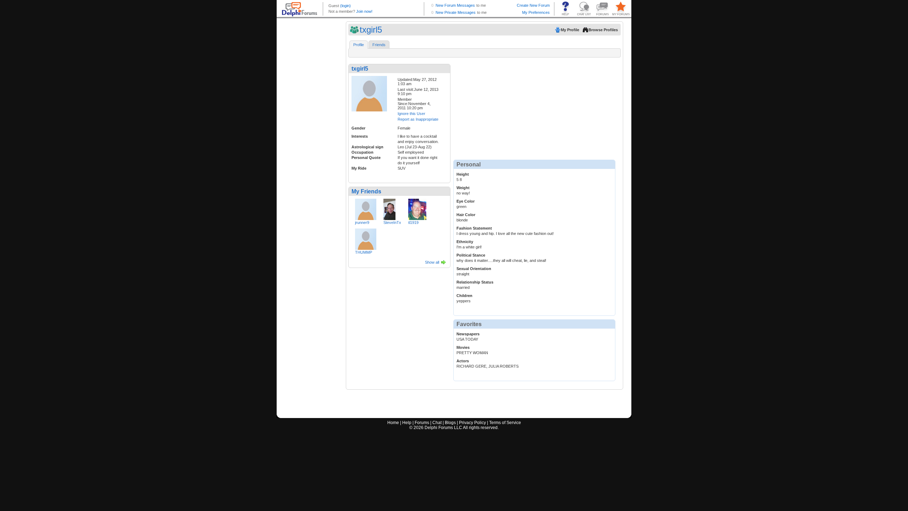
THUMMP (363, 252)
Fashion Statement (474, 228)
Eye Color (465, 201)
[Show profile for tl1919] (417, 207)
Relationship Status (474, 282)
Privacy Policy (472, 422)
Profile (358, 45)
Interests (359, 136)
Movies (463, 347)
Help (406, 422)
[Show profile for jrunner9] (365, 207)
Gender (358, 128)
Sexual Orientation (473, 269)
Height (462, 174)
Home (393, 422)
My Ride (358, 168)
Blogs (450, 422)
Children (464, 295)
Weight (463, 188)
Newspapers (468, 334)
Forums (422, 422)
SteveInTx (392, 222)
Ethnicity (464, 242)
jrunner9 (362, 222)
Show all (432, 262)
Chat (437, 422)
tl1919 (413, 222)
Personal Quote (366, 157)
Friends (379, 45)
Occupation (362, 152)
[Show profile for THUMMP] (365, 237)
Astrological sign (367, 147)
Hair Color (465, 215)
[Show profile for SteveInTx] (389, 207)
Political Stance (470, 255)
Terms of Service (505, 422)
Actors (462, 361)
